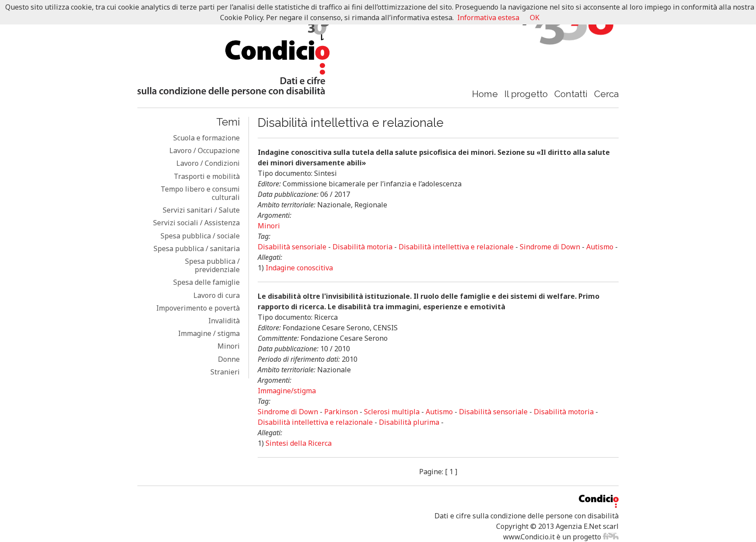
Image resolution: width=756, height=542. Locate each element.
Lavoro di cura (216, 295)
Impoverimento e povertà (198, 308)
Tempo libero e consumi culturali (200, 193)
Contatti (571, 93)
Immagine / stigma (209, 333)
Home (485, 93)
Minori (228, 346)
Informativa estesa (488, 17)
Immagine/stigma (287, 390)
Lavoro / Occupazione (204, 150)
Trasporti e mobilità (207, 176)
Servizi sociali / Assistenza (196, 222)
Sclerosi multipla (392, 411)
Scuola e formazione (206, 138)
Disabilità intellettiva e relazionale (456, 247)
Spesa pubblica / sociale (200, 236)
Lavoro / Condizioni (208, 163)
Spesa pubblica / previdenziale (212, 265)
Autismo (599, 247)
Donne (229, 359)
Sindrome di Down (550, 247)
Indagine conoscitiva (299, 268)
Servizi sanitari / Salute (201, 210)
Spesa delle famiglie (206, 282)
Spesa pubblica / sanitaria (197, 248)
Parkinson (341, 411)
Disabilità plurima (409, 422)
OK (534, 17)
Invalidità (224, 320)
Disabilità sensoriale (292, 247)
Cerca (606, 93)
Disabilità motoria (362, 247)
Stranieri (225, 372)
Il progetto (526, 93)
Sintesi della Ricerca (299, 443)
